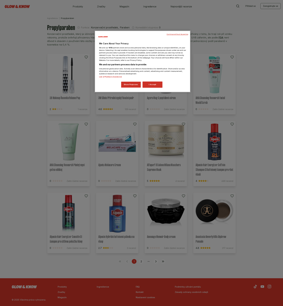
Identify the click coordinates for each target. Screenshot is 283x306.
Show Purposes (131, 84)
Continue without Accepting (177, 34)
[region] (142, 61)
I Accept (152, 84)
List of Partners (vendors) (110, 77)
